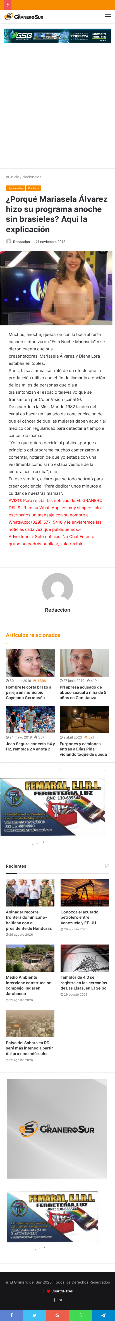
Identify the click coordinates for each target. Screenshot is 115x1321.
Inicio (14, 177)
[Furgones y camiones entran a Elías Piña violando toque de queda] (84, 720)
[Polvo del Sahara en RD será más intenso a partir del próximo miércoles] (30, 1023)
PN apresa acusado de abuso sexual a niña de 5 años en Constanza (83, 692)
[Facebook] (54, 1300)
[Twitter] (61, 1300)
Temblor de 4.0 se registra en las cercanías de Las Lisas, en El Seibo (84, 982)
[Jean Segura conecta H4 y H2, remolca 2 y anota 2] (30, 720)
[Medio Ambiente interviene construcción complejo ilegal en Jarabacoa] (30, 958)
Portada (33, 188)
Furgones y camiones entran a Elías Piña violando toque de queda (83, 749)
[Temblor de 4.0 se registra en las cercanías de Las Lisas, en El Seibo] (85, 958)
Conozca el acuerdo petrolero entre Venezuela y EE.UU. (80, 917)
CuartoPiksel (62, 1291)
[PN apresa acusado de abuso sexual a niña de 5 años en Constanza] (84, 663)
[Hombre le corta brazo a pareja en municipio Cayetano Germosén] (30, 663)
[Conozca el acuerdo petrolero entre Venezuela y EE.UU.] (85, 892)
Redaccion (21, 242)
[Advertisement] (57, 108)
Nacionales (31, 177)
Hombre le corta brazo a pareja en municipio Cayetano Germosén (28, 692)
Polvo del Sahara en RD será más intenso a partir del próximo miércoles (29, 1048)
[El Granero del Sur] (23, 16)
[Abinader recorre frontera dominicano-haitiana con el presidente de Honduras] (30, 892)
